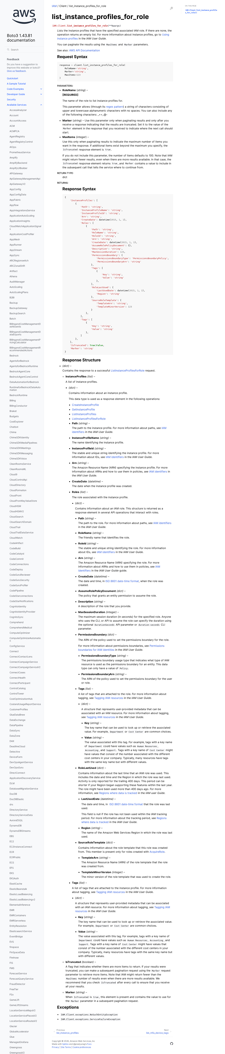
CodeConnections (19, 564)
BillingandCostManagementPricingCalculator (25, 341)
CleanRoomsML (18, 469)
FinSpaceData (17, 952)
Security (11, 99)
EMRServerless (18, 920)
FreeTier (14, 989)
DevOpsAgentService (21, 762)
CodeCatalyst (17, 553)
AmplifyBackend (18, 162)
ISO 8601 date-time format (122, 581)
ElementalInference (20, 904)
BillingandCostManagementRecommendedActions (25, 349)
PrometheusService (20, 152)
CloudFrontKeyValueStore (23, 500)
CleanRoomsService (20, 463)
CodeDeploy (16, 569)
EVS (12, 941)
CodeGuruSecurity (19, 580)
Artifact (13, 271)
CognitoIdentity (18, 606)
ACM (12, 125)
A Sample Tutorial (16, 83)
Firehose (14, 957)
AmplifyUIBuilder (18, 168)
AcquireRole (157, 851)
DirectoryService (19, 809)
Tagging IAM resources (108, 698)
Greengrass (16, 1047)
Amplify (14, 157)
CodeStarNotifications (21, 601)
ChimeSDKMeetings (20, 448)
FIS (11, 962)
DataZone (15, 735)
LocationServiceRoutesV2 (23, 1021)
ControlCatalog (18, 688)
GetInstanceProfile (83, 409)
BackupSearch (17, 313)
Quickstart (12, 78)
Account (14, 115)
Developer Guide (16, 94)
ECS (12, 862)
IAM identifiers (115, 457)
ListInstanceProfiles (84, 414)
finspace (14, 947)
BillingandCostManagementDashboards (25, 325)
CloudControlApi (18, 479)
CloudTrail (15, 527)
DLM (12, 783)
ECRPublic (15, 857)
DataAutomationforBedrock (24, 382)
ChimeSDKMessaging (21, 453)
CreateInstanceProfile (85, 404)
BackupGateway (18, 308)
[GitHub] (171, 1044)
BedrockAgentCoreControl (24, 376)
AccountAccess (18, 120)
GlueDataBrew (17, 714)
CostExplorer (16, 421)
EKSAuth (14, 878)
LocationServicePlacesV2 (23, 1015)
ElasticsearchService (21, 931)
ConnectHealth (18, 677)
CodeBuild (15, 548)
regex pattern (114, 106)
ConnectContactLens (21, 656)
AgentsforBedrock (19, 360)
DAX (12, 741)
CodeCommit (17, 558)
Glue (12, 1036)
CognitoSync (16, 617)
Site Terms (66, 1047)
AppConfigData (18, 194)
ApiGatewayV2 (17, 184)
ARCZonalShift (17, 265)
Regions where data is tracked (118, 793)
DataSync (15, 730)
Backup (14, 302)
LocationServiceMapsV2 (22, 1010)
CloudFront (15, 495)
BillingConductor (18, 405)
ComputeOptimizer (20, 632)
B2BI (12, 297)
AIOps (13, 147)
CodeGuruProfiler (19, 585)
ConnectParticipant (20, 683)
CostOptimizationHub (21, 698)
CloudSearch (16, 516)
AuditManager (17, 281)
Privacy (55, 1047)
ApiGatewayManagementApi (25, 178)
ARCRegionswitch (19, 260)
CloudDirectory (18, 485)
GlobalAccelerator (19, 1031)
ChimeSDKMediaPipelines (23, 442)
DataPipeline (16, 725)
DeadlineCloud (17, 746)
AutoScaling (16, 286)
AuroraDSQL (16, 820)
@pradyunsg (79, 1044)
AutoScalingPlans (19, 292)
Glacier (13, 1026)
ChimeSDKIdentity (19, 437)
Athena (13, 276)
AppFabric (15, 199)
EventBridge (16, 936)
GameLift (14, 999)
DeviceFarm (16, 756)
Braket (13, 411)
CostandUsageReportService (25, 704)
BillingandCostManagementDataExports (25, 333)
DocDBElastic (17, 799)
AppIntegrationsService (22, 210)
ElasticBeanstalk (18, 888)
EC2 (12, 841)
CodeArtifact (16, 543)
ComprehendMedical (21, 627)
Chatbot (14, 426)
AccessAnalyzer (18, 110)
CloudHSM (15, 506)
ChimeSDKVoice (18, 458)
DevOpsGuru (16, 767)
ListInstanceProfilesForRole (127, 370)
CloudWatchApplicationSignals (25, 227)
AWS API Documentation (84, 50)
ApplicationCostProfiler (22, 234)
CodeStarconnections (21, 595)
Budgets (14, 416)
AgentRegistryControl (21, 141)
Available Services (16, 104)
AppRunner (16, 244)
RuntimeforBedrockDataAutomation (25, 388)
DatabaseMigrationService (24, 788)
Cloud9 (13, 474)
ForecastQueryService (21, 978)
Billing (13, 400)
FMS (12, 968)
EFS (12, 867)
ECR (12, 852)
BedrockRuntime (18, 395)
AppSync (14, 255)
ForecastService (18, 973)
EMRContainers (18, 915)
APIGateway (16, 173)
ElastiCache (16, 883)
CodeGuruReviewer (20, 574)
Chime (13, 432)
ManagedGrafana (19, 1042)
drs (11, 804)
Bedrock (14, 355)
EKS (12, 873)
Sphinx (65, 1044)
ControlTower (17, 693)
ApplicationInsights (20, 220)
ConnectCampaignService (24, 661)
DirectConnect (17, 772)
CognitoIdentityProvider (22, 611)
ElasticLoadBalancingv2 (22, 899)
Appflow (14, 205)
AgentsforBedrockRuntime (24, 366)
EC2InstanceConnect (21, 846)
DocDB (13, 793)
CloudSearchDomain (20, 521)
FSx (12, 994)
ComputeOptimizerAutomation (25, 639)
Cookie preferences (81, 1047)
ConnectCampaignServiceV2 (25, 667)
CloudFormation (18, 490)
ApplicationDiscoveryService (25, 778)
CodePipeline (17, 590)
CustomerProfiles (19, 709)
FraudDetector (17, 984)
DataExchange (17, 720)
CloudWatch (16, 537)
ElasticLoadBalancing (21, 894)
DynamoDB (16, 825)
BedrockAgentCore (20, 371)
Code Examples (15, 88)
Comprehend (17, 622)
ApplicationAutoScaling (22, 215)
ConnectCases (17, 672)
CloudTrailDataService (21, 532)
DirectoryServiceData (21, 815)
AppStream (16, 250)
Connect (14, 651)
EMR (12, 910)
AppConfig (15, 189)
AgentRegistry (17, 136)
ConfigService (17, 646)
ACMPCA (14, 131)
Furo (89, 1044)
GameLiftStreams (19, 1005)
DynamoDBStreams (20, 830)
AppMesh (15, 239)
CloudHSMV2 (17, 511)
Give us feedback (16, 70)
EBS (12, 836)
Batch (13, 318)
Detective (15, 751)
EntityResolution (18, 925)
